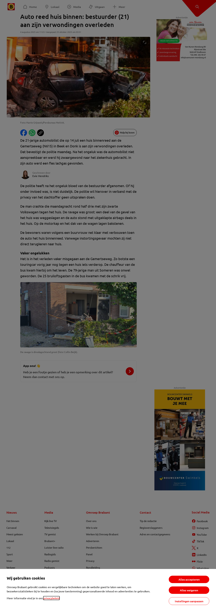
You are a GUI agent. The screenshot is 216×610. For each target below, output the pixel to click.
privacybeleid (51, 598)
